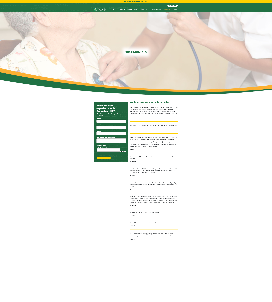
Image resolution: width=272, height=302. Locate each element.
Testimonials (166, 9)
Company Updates (156, 9)
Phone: (98, 131)
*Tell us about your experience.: (106, 137)
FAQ (147, 9)
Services (122, 9)
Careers (142, 9)
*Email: (98, 125)
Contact (175, 9)
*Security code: (101, 145)
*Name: (98, 118)
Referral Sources (132, 9)
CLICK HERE (144, 1)
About (115, 9)
